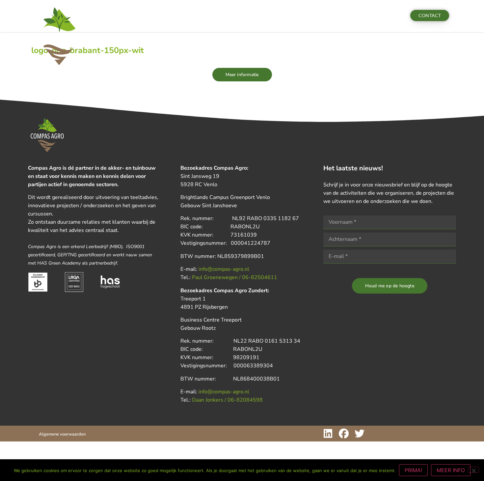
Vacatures (217, 15)
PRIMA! (413, 470)
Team (186, 15)
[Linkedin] (328, 433)
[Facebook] (344, 433)
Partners (248, 15)
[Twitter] (359, 433)
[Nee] (473, 470)
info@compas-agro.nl (224, 269)
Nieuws (159, 15)
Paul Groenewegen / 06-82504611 (234, 277)
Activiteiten (123, 15)
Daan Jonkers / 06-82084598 (227, 400)
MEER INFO (451, 470)
